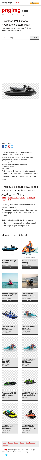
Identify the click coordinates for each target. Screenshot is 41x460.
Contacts (5, 445)
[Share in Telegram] (6, 146)
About (4, 443)
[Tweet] (12, 146)
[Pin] (9, 146)
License (10, 443)
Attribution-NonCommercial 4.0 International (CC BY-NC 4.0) (17, 153)
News (16, 443)
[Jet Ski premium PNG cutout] (10, 414)
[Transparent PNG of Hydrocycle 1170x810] (10, 380)
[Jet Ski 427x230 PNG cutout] (30, 314)
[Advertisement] (20, 62)
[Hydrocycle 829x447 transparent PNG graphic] (10, 347)
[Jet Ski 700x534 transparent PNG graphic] (30, 414)
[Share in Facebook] (3, 146)
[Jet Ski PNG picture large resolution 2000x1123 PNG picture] (30, 380)
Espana (17, 3)
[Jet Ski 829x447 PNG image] (30, 347)
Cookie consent (30, 443)
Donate (22, 443)
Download (10, 268)
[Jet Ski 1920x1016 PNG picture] (10, 314)
